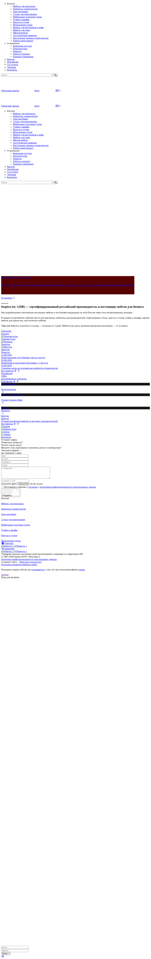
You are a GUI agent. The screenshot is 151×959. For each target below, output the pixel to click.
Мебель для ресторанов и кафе (28, 27)
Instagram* (9, 548)
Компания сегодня (22, 46)
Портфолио (13, 62)
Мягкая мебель (20, 33)
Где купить (12, 64)
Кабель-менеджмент (23, 40)
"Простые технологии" (30, 562)
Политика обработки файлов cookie (19, 564)
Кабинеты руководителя (25, 9)
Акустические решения (25, 35)
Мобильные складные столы (27, 17)
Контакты (12, 70)
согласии (33, 487)
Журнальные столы (22, 25)
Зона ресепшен (20, 11)
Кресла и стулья (21, 22)
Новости (17, 51)
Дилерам (11, 67)
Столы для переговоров (25, 14)
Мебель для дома (21, 30)
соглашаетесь (38, 569)
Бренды (11, 59)
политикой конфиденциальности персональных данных (68, 487)
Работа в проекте (21, 54)
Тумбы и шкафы (21, 19)
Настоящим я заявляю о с (50, 487)
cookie (82, 569)
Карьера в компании (23, 56)
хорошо (5, 574)
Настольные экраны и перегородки (31, 38)
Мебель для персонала (24, 6)
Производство (20, 48)
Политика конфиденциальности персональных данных (29, 559)
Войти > (5, 954)
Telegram (8, 543)
